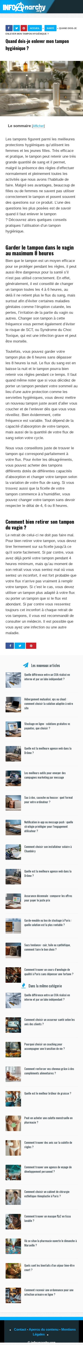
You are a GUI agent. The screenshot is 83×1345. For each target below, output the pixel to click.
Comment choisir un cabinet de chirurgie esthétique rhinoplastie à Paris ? (46, 1193)
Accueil (35, 28)
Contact (20, 1329)
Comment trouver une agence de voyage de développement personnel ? (48, 1169)
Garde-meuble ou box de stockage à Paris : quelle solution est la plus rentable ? (48, 922)
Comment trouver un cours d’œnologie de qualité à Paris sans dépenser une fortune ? (48, 971)
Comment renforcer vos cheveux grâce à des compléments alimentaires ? (49, 1070)
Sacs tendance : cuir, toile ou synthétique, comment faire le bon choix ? (47, 947)
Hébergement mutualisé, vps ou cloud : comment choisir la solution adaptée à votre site (48, 703)
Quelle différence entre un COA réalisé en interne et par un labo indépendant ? (47, 676)
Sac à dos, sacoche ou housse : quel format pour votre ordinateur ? (48, 799)
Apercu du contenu (43, 1329)
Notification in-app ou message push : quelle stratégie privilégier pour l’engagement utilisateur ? (48, 826)
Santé (50, 28)
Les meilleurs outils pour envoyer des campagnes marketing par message (45, 775)
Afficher (38, 126)
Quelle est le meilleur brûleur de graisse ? (47, 1093)
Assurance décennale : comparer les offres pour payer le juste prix (48, 897)
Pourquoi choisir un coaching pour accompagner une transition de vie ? (44, 1046)
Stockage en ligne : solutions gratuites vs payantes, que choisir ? (47, 725)
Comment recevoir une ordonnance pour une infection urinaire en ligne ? (48, 1292)
